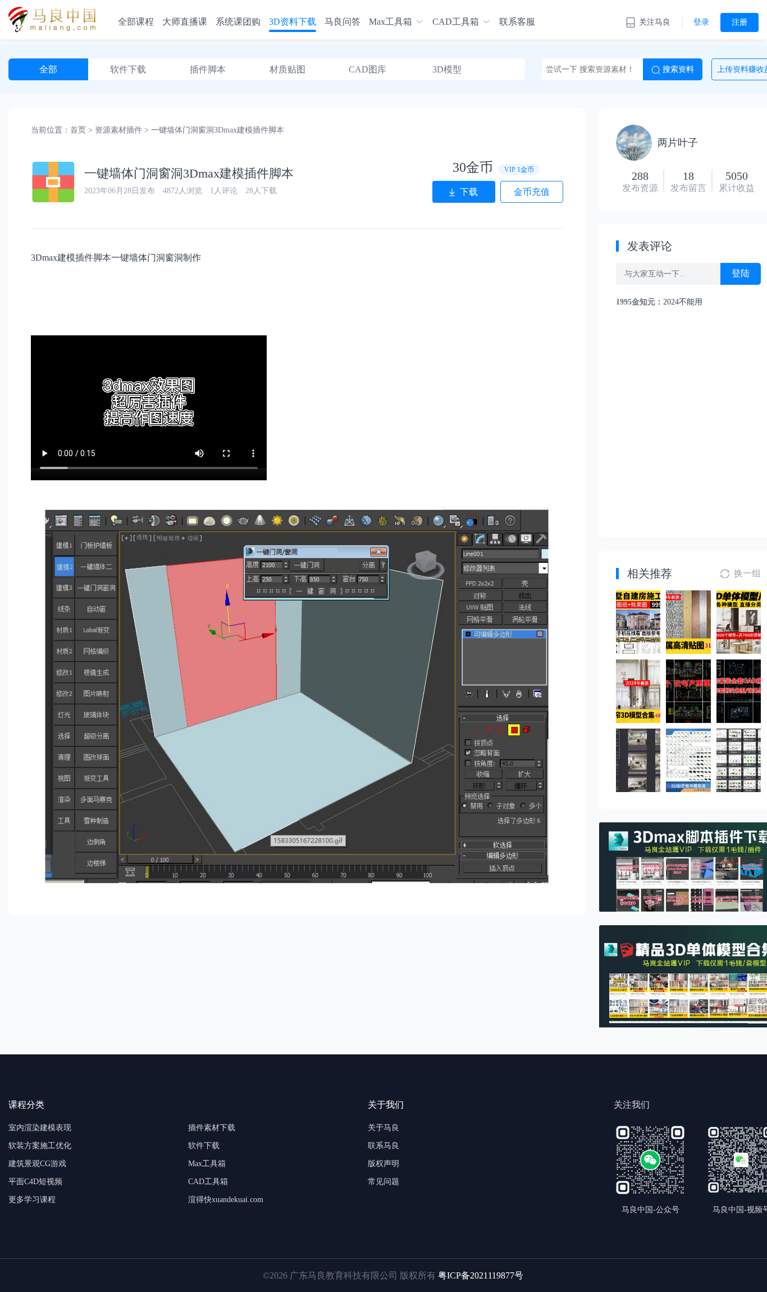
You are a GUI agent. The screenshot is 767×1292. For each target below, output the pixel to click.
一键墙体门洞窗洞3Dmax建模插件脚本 (217, 130)
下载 (469, 192)
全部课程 (136, 21)
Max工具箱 (390, 21)
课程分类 (26, 1104)
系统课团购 (238, 21)
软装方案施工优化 (39, 1145)
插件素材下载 (211, 1127)
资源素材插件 (118, 130)
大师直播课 (184, 21)
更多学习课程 (32, 1199)
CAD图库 (367, 69)
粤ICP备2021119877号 (480, 1275)
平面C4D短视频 (35, 1181)
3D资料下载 (292, 21)
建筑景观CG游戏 (37, 1163)
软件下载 (128, 69)
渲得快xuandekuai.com (225, 1199)
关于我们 (386, 1104)
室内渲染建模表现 (39, 1127)
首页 (78, 130)
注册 (739, 22)
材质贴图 (287, 69)
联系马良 (383, 1145)
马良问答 (342, 21)
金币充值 (532, 192)
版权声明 (383, 1163)
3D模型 (447, 69)
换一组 (747, 573)
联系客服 (517, 21)
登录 (701, 22)
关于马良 (383, 1127)
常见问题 (383, 1181)
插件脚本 (208, 69)
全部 (48, 69)
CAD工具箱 (455, 21)
